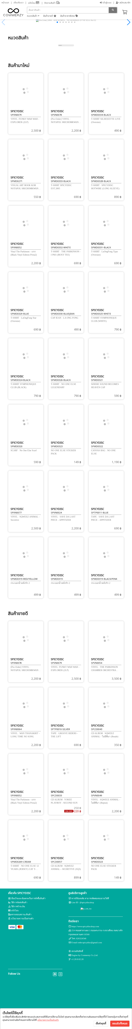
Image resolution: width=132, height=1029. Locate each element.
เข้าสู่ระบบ (106, 2)
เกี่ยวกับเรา (19, 2)
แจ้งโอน (32, 3)
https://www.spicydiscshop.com (85, 926)
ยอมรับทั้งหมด (119, 1023)
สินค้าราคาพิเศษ (67, 16)
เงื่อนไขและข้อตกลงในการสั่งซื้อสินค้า (28, 898)
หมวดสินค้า (32, 16)
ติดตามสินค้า (50, 3)
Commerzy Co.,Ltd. (89, 955)
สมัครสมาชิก (124, 2)
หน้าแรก (5, 2)
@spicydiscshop (87, 902)
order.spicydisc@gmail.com (90, 942)
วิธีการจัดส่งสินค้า (19, 902)
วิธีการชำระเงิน (18, 906)
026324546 (81, 938)
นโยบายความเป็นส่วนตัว (48, 1020)
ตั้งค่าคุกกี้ (101, 1023)
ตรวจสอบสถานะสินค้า (21, 914)
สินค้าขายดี (48, 16)
